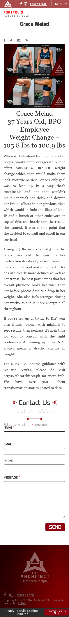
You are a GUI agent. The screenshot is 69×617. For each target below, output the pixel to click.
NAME (9, 427)
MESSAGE (12, 477)
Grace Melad (34, 24)
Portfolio (13, 12)
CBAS (22, 603)
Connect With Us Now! (57, 612)
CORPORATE (38, 4)
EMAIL (9, 444)
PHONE (9, 461)
